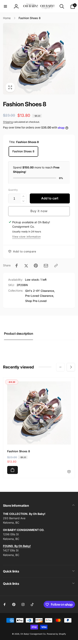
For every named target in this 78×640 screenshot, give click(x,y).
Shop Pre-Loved (36, 301)
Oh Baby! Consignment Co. (33, 634)
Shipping (8, 121)
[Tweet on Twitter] (26, 266)
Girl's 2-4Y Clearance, (40, 290)
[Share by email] (45, 265)
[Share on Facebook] (17, 266)
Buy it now (39, 211)
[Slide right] (71, 367)
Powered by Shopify (56, 634)
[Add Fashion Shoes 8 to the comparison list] (69, 472)
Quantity (13, 190)
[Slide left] (60, 367)
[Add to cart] (12, 470)
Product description (18, 333)
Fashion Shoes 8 (23, 151)
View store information (26, 236)
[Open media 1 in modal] (39, 59)
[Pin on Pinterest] (36, 266)
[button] (5, 6)
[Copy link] (56, 266)
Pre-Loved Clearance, (39, 295)
